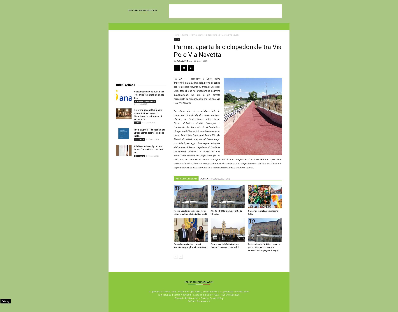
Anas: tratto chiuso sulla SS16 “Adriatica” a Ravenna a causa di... (149, 94)
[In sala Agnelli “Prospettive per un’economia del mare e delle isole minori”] (124, 133)
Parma (185, 35)
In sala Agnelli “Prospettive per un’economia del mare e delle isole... (149, 132)
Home (176, 35)
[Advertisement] (225, 11)
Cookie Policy (216, 298)
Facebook (202, 301)
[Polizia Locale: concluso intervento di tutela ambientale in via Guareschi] (191, 196)
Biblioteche (139, 139)
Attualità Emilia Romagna (145, 101)
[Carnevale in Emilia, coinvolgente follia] (265, 196)
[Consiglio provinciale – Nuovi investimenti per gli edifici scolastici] (191, 230)
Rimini (137, 123)
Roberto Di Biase (184, 61)
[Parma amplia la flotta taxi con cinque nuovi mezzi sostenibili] (228, 230)
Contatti (179, 298)
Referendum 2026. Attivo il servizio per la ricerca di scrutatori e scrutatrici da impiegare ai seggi (264, 247)
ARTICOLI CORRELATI (186, 178)
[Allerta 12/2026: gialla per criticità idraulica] (228, 196)
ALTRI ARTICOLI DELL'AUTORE (215, 178)
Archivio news (192, 298)
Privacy (204, 298)
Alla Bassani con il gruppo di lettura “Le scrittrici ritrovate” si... (148, 149)
